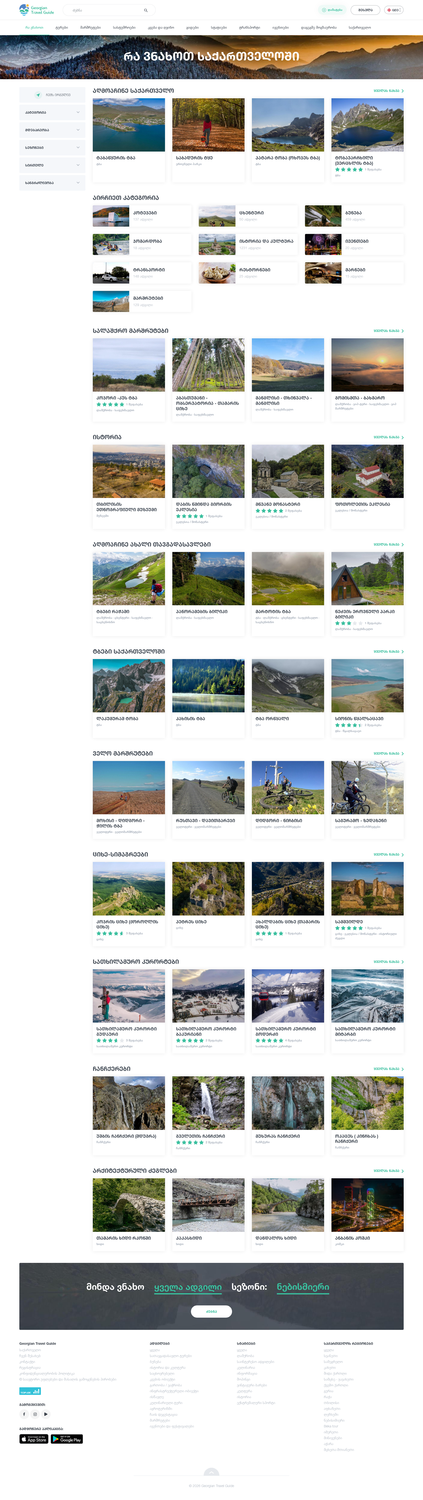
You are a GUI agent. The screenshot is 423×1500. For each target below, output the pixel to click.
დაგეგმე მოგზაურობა (319, 27)
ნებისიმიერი (334, 1420)
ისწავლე (157, 1397)
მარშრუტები (90, 27)
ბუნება (155, 1361)
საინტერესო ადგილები (255, 1361)
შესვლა (365, 10)
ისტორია (244, 1397)
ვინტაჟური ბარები (252, 1385)
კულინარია (246, 1367)
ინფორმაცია (247, 1373)
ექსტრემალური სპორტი (256, 1403)
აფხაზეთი (332, 1408)
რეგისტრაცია (30, 1367)
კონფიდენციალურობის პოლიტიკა (47, 1373)
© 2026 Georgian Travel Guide (211, 1486)
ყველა (155, 1350)
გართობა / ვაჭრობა (166, 1385)
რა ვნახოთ (34, 27)
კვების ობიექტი (162, 1379)
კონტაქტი (27, 1361)
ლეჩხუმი (331, 1414)
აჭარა (328, 1444)
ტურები (62, 27)
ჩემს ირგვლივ (58, 95)
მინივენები (333, 1438)
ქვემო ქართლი (336, 1385)
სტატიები (219, 27)
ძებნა (211, 1311)
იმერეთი (331, 1432)
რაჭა (328, 1397)
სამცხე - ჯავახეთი (338, 1379)
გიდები (192, 27)
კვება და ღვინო (161, 27)
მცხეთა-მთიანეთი (339, 1449)
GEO (395, 10)
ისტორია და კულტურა (168, 1367)
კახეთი (330, 1367)
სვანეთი (331, 1356)
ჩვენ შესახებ (30, 1356)
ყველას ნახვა (387, 90)
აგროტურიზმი (161, 1408)
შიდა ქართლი (335, 1373)
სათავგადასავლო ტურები (171, 1356)
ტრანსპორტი (249, 27)
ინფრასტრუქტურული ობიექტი (174, 1391)
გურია (328, 1391)
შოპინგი (243, 1379)
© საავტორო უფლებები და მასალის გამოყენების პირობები (67, 1379)
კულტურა (244, 1391)
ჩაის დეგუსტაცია (163, 1414)
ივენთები (280, 27)
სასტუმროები (124, 27)
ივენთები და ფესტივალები (172, 1426)
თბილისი (331, 1403)
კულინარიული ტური (166, 1403)
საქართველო (360, 27)
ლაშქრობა (245, 1356)
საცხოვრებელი (162, 1373)
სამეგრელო (333, 1361)
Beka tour (331, 1426)
